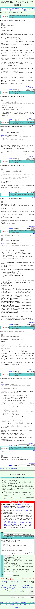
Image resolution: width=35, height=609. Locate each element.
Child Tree (17, 607)
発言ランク (12, 10)
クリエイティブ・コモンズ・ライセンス (10, 581)
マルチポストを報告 (30, 86)
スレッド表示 (30, 8)
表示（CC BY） (4, 586)
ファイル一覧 (20, 10)
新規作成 (11, 8)
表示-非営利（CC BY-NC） (10, 587)
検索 (26, 10)
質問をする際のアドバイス (22, 510)
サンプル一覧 (21, 572)
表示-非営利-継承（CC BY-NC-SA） (14, 589)
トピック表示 (4, 10)
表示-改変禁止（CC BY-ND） (16, 586)
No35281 (3, 102)
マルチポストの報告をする (11, 521)
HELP (6, 8)
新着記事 (17, 8)
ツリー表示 (23, 8)
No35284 (3, 171)
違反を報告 (32, 87)
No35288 (3, 384)
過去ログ (31, 10)
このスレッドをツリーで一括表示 (10, 468)
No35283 (3, 135)
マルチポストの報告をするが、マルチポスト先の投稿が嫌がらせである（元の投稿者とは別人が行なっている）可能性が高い (18, 524)
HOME (2, 8)
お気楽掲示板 (21, 507)
